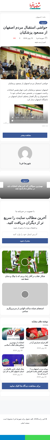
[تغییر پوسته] (45, 6)
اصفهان (38, 17)
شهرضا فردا (40, 38)
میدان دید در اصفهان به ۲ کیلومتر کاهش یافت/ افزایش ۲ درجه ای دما (37, 371)
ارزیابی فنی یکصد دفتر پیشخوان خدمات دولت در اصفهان (24, 187)
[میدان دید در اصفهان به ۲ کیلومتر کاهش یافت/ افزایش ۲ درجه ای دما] (37, 360)
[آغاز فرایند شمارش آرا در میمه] (37, 334)
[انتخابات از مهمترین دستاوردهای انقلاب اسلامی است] (13, 334)
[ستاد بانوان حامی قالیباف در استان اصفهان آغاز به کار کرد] (13, 360)
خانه (44, 17)
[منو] (1, 6)
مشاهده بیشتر (25, 135)
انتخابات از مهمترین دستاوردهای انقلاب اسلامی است (14, 344)
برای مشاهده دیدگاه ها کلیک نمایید (25, 386)
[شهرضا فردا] (35, 5)
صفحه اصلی (25, 423)
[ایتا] (22, 429)
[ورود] (7, 6)
